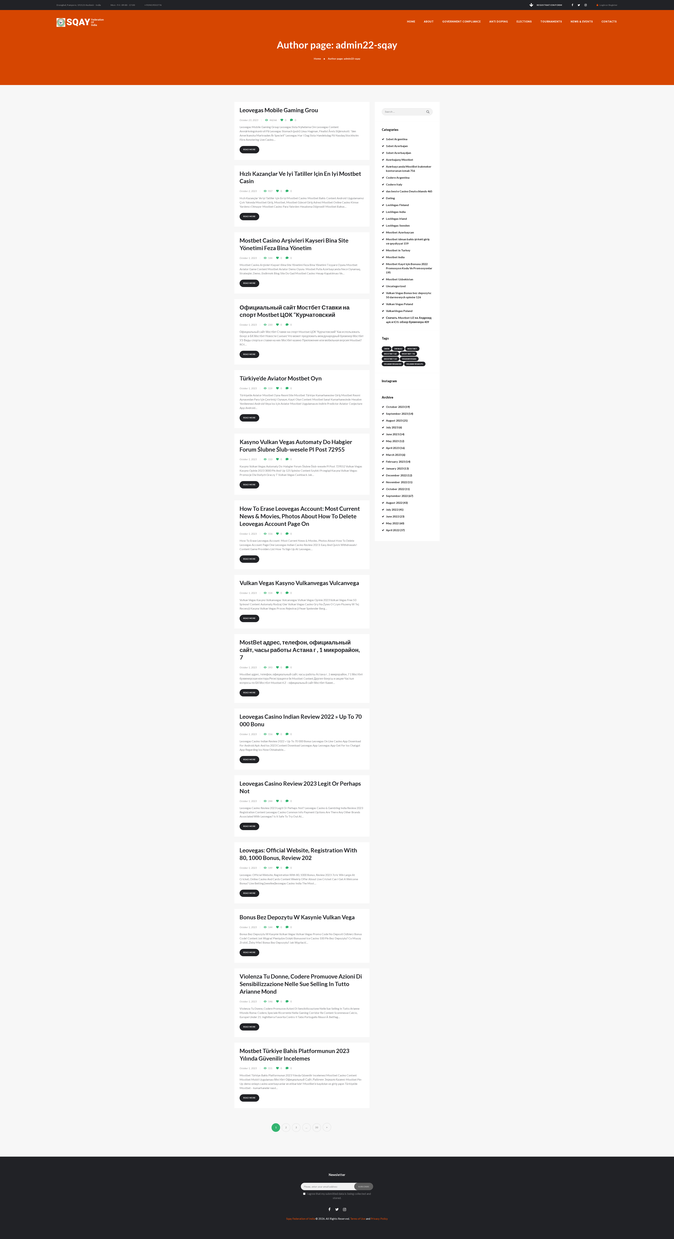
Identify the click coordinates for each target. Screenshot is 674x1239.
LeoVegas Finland (397, 205)
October (395, 406)
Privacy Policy (379, 1218)
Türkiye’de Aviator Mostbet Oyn (281, 378)
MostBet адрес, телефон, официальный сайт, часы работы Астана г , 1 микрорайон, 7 (300, 650)
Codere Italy (394, 184)
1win (386, 349)
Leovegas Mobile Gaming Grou (279, 109)
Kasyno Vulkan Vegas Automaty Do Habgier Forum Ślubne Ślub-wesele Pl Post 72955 (296, 445)
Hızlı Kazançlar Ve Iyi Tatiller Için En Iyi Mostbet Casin (300, 177)
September (397, 413)
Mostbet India (395, 257)
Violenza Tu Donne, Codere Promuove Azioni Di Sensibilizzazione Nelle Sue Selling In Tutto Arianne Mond (301, 984)
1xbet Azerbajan (397, 146)
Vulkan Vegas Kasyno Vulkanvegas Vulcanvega (299, 582)
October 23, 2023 (249, 120)
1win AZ (398, 349)
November (396, 482)
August (394, 420)
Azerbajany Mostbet (399, 159)
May (392, 441)
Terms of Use (357, 1218)
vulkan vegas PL (414, 364)
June (392, 434)
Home (317, 58)
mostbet (412, 349)
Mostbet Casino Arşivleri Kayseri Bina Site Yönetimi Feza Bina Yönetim (294, 244)
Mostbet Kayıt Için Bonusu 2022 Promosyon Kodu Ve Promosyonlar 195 (409, 268)
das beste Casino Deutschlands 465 (409, 191)
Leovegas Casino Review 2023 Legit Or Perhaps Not (300, 787)
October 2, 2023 (248, 191)
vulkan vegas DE (392, 364)
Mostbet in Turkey (398, 250)
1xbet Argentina (396, 139)
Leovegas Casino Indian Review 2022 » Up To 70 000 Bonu (301, 720)
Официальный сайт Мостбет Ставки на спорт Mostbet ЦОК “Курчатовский (294, 311)
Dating (390, 198)
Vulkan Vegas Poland (399, 304)
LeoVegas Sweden (398, 225)
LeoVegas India (396, 211)
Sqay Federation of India (300, 1218)
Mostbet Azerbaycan (400, 232)
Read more (249, 149)
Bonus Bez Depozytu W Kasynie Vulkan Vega (297, 917)
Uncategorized (396, 286)
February (395, 461)
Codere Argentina (397, 177)
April (392, 447)
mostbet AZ (390, 354)
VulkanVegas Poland (399, 310)
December (396, 475)
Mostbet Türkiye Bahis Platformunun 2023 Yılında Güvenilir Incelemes (294, 1054)
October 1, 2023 (248, 257)
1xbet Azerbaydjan (398, 152)
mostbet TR (408, 354)
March (393, 454)
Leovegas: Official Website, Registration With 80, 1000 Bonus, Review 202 (298, 854)
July (392, 427)
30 (318, 1127)
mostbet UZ (390, 359)
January (394, 468)
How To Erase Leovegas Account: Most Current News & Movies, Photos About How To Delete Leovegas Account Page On (300, 516)
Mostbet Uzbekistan (399, 279)
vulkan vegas (409, 359)
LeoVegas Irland (396, 218)
